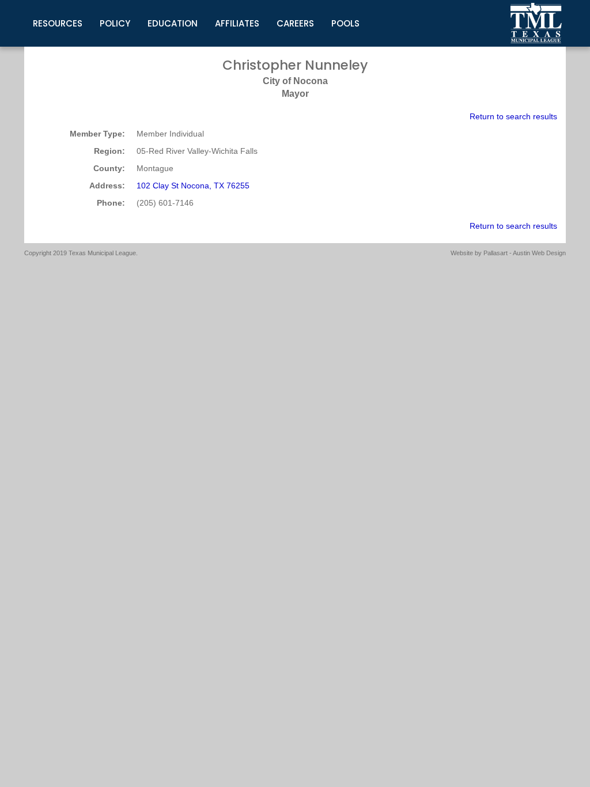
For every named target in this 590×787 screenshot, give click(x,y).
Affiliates (237, 23)
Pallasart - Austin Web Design (524, 252)
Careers (295, 23)
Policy (115, 23)
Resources (57, 23)
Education (173, 23)
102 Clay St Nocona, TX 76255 (193, 185)
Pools (345, 23)
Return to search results (513, 116)
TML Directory (536, 23)
